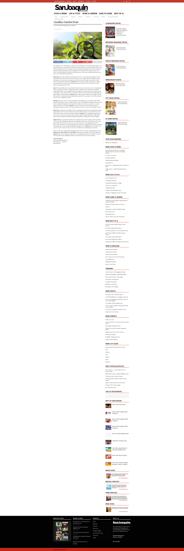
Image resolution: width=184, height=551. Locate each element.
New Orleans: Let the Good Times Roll (115, 257)
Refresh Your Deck (110, 211)
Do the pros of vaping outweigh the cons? (116, 309)
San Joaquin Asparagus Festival (113, 325)
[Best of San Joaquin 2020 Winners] (108, 421)
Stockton (108, 362)
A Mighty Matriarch (110, 188)
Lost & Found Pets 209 (111, 178)
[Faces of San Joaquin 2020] (108, 436)
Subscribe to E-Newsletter (120, 32)
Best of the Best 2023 (111, 387)
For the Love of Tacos (111, 155)
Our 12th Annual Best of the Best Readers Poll (117, 230)
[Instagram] (129, 1)
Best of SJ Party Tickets (119, 455)
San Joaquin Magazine (59, 1)
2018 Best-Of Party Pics (119, 441)
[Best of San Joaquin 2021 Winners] (108, 414)
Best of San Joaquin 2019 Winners (114, 228)
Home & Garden (89, 13)
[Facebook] (124, 1)
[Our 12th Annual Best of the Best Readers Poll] (108, 450)
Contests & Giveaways (113, 16)
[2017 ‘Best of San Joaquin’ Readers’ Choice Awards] (108, 465)
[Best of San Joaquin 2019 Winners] (108, 429)
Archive (103, 16)
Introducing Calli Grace (111, 180)
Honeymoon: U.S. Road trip (112, 279)
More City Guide (112, 344)
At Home (94, 1)
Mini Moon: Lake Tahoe (111, 284)
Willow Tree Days (110, 319)
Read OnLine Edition (121, 28)
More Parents (111, 316)
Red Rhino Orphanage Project (113, 337)
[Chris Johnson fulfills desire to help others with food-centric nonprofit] (59, 533)
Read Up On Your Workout (112, 312)
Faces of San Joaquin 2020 (120, 433)
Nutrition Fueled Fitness (111, 249)
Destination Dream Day (111, 282)
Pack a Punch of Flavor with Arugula (114, 277)
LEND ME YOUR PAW (111, 261)
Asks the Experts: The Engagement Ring (115, 272)
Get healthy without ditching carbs (114, 303)
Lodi (107, 354)
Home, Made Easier (110, 214)
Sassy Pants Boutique (111, 334)
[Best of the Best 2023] (108, 407)
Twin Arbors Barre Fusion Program (114, 294)
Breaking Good (109, 162)
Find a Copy (96, 16)
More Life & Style (113, 175)
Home (56, 16)
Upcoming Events (64, 16)
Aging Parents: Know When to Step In (115, 332)
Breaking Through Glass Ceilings (114, 183)
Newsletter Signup (59, 19)
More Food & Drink (113, 147)
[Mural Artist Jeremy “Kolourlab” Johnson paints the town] (65, 524)
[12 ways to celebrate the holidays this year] (65, 533)
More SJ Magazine (112, 246)
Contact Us (88, 16)
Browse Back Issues (121, 35)
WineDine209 (81, 1)
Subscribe (73, 16)
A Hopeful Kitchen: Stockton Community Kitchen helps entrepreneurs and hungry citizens (115, 152)
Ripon (107, 359)
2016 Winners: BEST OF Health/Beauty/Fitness (117, 241)
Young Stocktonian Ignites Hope (113, 190)
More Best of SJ (112, 221)
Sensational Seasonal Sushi (112, 160)
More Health (111, 291)
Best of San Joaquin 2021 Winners (113, 237)
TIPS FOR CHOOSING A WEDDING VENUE (116, 274)
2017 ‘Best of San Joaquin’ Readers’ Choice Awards (120, 463)
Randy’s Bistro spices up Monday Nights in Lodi (117, 373)
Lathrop (108, 352)
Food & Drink (60, 13)
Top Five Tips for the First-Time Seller (115, 216)
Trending (109, 268)
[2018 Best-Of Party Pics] (108, 443)
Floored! (108, 206)
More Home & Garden (114, 197)
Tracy (107, 349)
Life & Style (74, 13)
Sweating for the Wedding (112, 286)
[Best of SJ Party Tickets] (108, 458)
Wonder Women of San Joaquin (113, 385)
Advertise (80, 16)
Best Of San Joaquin (114, 401)
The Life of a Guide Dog (111, 185)
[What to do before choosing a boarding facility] (65, 529)
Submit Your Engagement (112, 142)
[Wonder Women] (59, 529)
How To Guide (105, 13)
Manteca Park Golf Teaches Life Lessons (115, 347)
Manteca (108, 357)
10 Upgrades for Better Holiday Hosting (116, 209)
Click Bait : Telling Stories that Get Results (116, 192)
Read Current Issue (121, 47)
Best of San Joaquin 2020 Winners (114, 239)
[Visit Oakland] (65, 538)
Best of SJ (119, 13)
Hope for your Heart (111, 264)
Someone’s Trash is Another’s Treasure (115, 204)
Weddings (69, 1)
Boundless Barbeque (110, 158)
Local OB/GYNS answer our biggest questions (117, 297)
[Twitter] (126, 1)
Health (74, 1)
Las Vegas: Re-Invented (111, 252)
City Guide (88, 1)
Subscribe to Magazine (122, 30)
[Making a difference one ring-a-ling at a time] (59, 538)
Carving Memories (110, 259)
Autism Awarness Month (111, 254)
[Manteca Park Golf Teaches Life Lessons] (59, 524)
